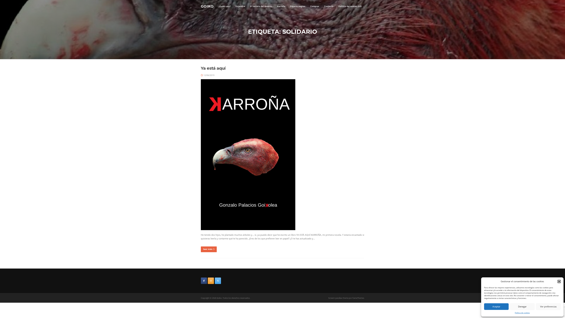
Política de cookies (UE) (350, 6)
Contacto (328, 6)
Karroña (281, 6)
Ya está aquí (213, 68)
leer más (207, 249)
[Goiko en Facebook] (204, 281)
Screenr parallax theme (338, 298)
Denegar (522, 306)
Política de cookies (522, 313)
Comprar (314, 6)
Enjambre (240, 6)
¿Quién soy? (225, 6)
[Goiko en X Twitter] (218, 281)
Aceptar (496, 306)
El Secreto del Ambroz (261, 6)
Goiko (207, 6)
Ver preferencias (548, 306)
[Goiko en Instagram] (211, 281)
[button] (559, 281)
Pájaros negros (297, 6)
